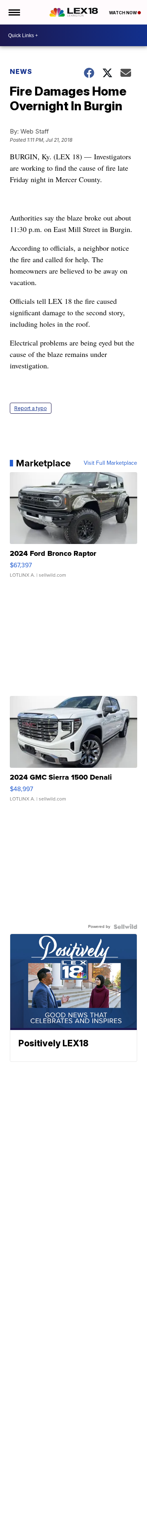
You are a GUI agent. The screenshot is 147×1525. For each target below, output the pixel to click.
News (21, 71)
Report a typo (30, 408)
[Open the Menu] (13, 12)
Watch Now (123, 12)
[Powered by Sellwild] (125, 927)
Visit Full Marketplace (110, 463)
